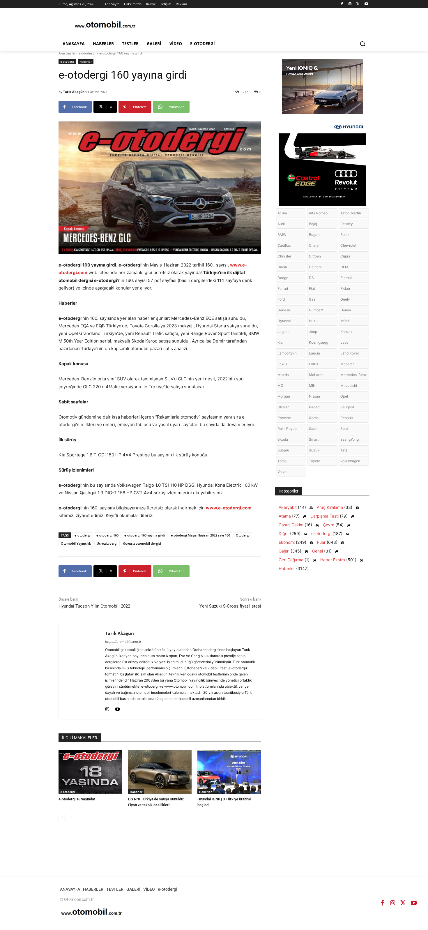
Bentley (346, 224)
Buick (345, 234)
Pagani (314, 407)
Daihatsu (316, 267)
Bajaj (313, 224)
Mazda (283, 375)
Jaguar (283, 331)
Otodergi (243, 535)
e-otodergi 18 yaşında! (77, 799)
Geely (345, 299)
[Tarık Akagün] (82, 670)
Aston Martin (350, 213)
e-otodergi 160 (107, 535)
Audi (281, 224)
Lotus (313, 364)
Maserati (347, 364)
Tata (344, 450)
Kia (280, 342)
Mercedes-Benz (353, 375)
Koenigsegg (318, 342)
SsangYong (349, 439)
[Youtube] (366, 4)
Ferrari (282, 288)
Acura (282, 213)
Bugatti (315, 234)
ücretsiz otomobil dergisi (142, 543)
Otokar (283, 407)
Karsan (346, 331)
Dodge (282, 278)
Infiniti (345, 321)
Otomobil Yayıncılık (76, 543)
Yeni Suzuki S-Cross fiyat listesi (230, 606)
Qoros (314, 418)
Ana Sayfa (67, 53)
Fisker (345, 288)
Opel (344, 396)
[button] (362, 44)
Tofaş (281, 461)
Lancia (314, 353)
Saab (313, 428)
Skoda (282, 439)
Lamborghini (287, 353)
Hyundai (284, 321)
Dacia (282, 267)
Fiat (312, 288)
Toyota (314, 461)
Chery (314, 245)
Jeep (313, 331)
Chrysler (284, 256)
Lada (344, 342)
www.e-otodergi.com (229, 508)
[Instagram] (350, 4)
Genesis (284, 310)
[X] (358, 4)
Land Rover (349, 353)
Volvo (281, 472)
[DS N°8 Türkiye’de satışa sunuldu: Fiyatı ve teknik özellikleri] (160, 772)
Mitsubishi (348, 385)
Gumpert (316, 310)
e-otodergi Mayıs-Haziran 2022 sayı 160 (200, 535)
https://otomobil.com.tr (123, 642)
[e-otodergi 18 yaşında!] (90, 772)
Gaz (312, 299)
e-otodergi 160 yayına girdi (144, 535)
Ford (281, 299)
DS (311, 278)
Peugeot (347, 407)
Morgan (283, 396)
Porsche (284, 418)
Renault (346, 418)
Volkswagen (350, 461)
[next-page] (71, 817)
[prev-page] (62, 817)
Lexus (282, 364)
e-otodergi (87, 53)
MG (280, 385)
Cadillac (284, 245)
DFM (344, 267)
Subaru (283, 450)
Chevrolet (348, 245)
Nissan (314, 396)
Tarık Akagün (73, 91)
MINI (312, 385)
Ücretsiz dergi (107, 543)
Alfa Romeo (318, 213)
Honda (345, 310)
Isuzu (313, 321)
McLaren (316, 375)
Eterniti (346, 278)
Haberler (85, 61)
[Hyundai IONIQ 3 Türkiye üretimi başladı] (229, 772)
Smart (314, 439)
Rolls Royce (287, 428)
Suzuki (314, 450)
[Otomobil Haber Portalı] (105, 25)
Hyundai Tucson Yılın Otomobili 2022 (94, 606)
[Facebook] (342, 4)
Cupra (345, 256)
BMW (281, 234)
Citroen (315, 256)
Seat (344, 428)
